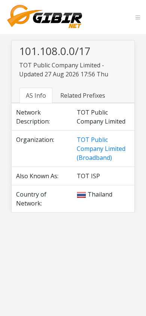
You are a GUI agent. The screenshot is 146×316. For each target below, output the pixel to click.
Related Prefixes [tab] (82, 95)
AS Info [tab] (36, 95)
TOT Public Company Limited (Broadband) (101, 149)
